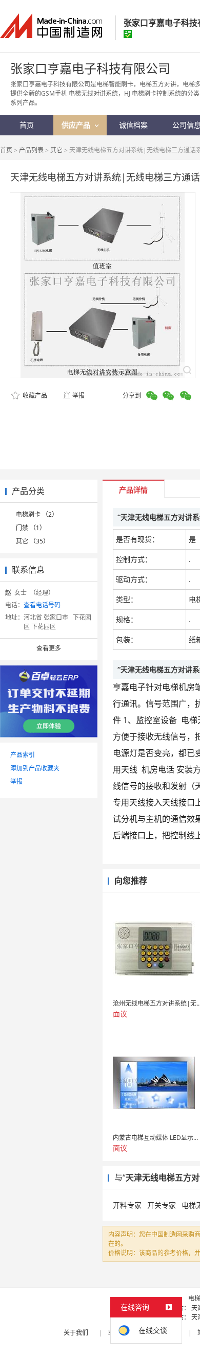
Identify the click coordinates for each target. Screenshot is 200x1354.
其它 (56, 150)
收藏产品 (34, 395)
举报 (78, 395)
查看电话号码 (42, 605)
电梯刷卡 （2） (37, 514)
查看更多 (48, 648)
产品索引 (22, 754)
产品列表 (31, 150)
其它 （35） (32, 541)
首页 (6, 150)
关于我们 (76, 1332)
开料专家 (127, 1205)
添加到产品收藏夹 (34, 768)
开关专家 (161, 1205)
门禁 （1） (31, 527)
